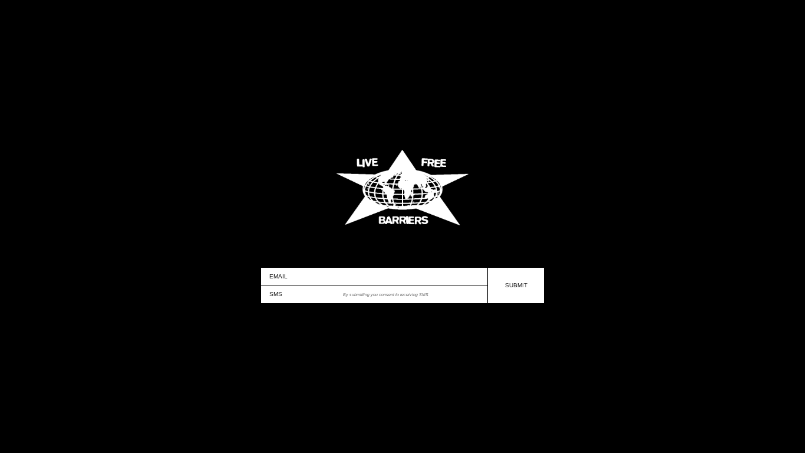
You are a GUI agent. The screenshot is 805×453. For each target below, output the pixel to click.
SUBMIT (516, 285)
